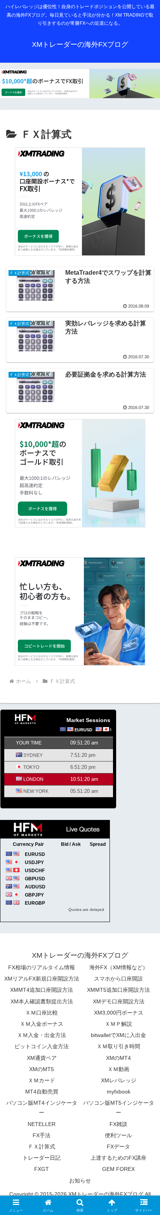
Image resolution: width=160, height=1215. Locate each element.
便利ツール (118, 1135)
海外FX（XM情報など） (118, 967)
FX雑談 (118, 1124)
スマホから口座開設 (118, 978)
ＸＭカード (41, 1080)
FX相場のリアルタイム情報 (41, 967)
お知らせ (80, 1180)
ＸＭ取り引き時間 (118, 1046)
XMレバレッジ (118, 1080)
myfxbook (118, 1091)
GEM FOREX (118, 1169)
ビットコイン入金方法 (41, 1046)
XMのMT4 (118, 1058)
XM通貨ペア (42, 1058)
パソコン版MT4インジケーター (41, 1108)
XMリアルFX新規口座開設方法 (41, 978)
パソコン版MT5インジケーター (118, 1108)
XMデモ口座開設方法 (118, 1001)
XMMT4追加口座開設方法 (41, 990)
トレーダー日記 (42, 1158)
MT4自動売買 (41, 1091)
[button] (144, 1022)
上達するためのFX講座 (118, 1158)
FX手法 (41, 1135)
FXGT (41, 1169)
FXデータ (118, 1146)
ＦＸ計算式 (41, 1146)
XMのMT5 (41, 1069)
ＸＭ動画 (118, 1069)
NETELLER (42, 1124)
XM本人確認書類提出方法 (41, 1001)
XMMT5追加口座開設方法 (118, 990)
